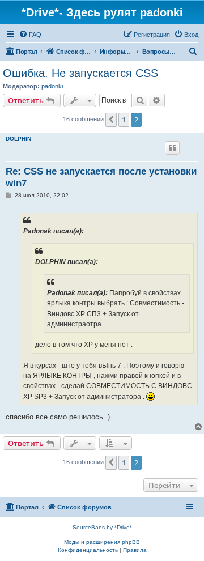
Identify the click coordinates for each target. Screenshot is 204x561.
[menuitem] (30, 34)
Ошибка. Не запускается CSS (80, 73)
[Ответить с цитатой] (172, 148)
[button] (111, 119)
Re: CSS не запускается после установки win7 (101, 177)
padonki (52, 86)
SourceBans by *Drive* (102, 527)
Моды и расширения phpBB (102, 542)
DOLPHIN (18, 138)
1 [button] (124, 119)
